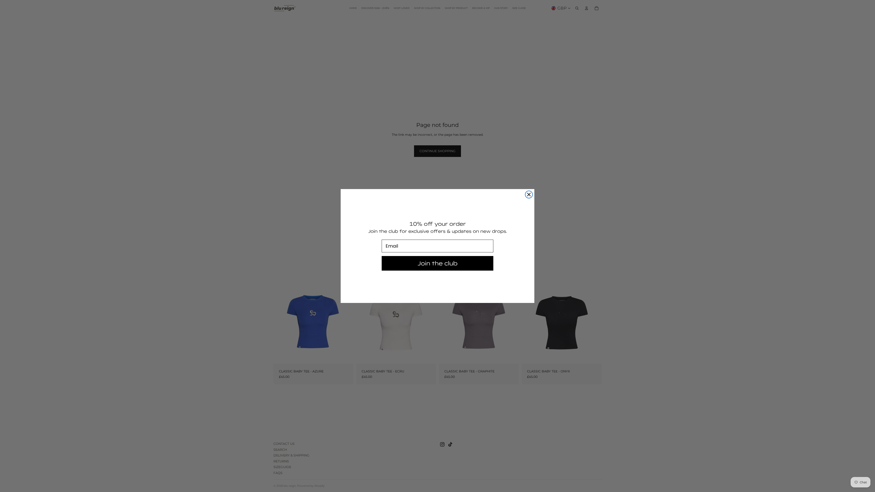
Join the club (438, 263)
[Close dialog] (529, 194)
